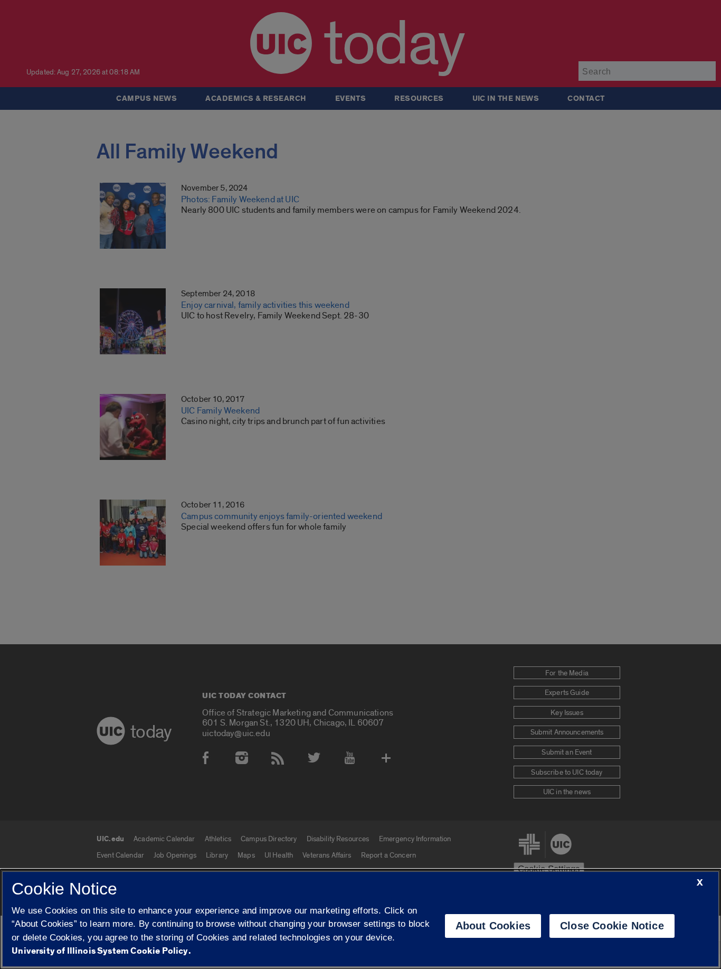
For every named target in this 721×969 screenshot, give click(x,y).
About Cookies (493, 926)
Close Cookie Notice (612, 926)
